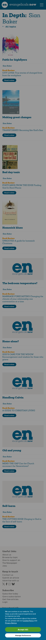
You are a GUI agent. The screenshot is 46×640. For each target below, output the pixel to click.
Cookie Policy (28, 620)
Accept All (23, 629)
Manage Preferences (23, 635)
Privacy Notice (11, 623)
